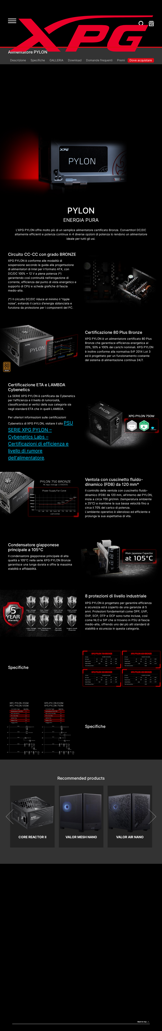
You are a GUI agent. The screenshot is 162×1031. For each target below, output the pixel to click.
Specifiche (38, 60)
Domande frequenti (99, 60)
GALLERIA (56, 60)
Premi (121, 60)
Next (148, 816)
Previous (13, 816)
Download (75, 60)
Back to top (142, 1022)
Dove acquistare (141, 60)
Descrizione (18, 60)
